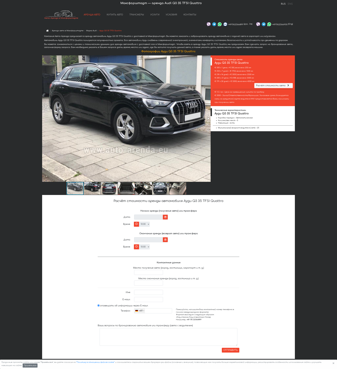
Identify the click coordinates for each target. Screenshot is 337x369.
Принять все (30, 365)
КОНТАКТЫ (189, 15)
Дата (126, 217)
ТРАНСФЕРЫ (136, 15)
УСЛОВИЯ (171, 15)
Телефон (125, 311)
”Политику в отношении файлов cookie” (95, 362)
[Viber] (208, 24)
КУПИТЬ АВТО (115, 15)
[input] (148, 217)
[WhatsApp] (219, 24)
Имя (128, 292)
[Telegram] (214, 24)
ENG (290, 4)
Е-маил (126, 299)
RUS (283, 4)
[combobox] (139, 310)
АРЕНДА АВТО (92, 15)
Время (126, 224)
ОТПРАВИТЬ (230, 350)
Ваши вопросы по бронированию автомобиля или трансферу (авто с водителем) (145, 325)
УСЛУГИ (154, 15)
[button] (208, 119)
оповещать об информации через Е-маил (123, 305)
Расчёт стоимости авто (271, 85)
